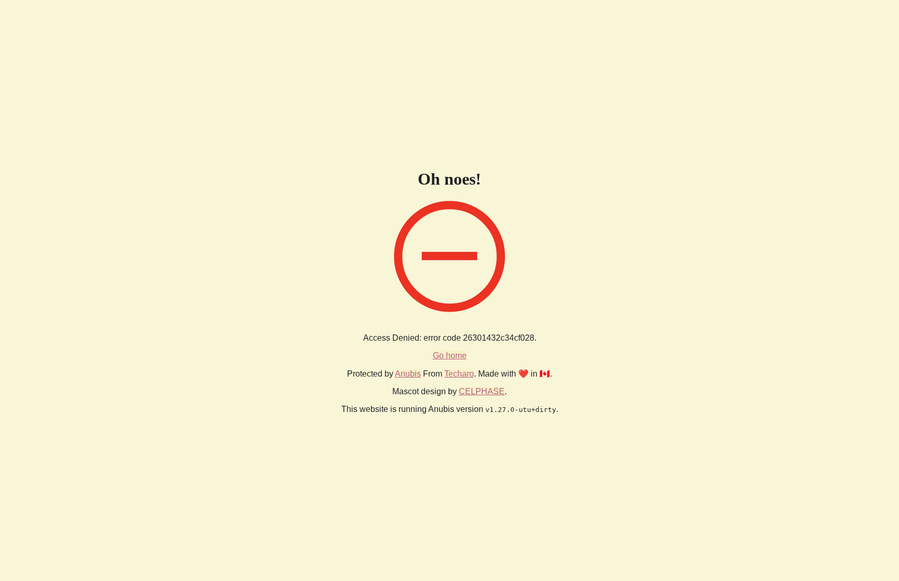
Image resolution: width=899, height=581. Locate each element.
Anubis (408, 373)
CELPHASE (482, 391)
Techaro (459, 373)
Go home (450, 355)
